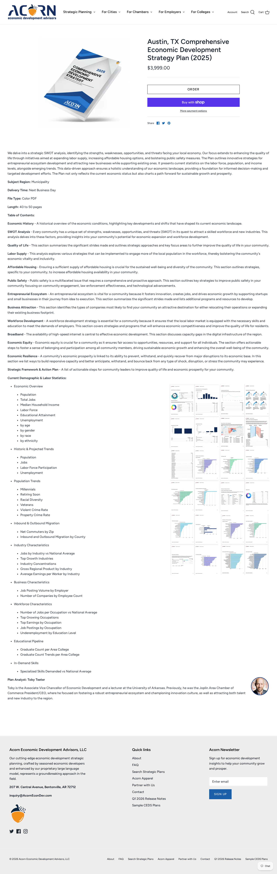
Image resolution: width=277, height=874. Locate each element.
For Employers (170, 12)
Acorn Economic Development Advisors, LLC (44, 858)
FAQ (135, 765)
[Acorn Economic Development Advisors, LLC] (32, 12)
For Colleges (200, 12)
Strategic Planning (77, 12)
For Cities (109, 12)
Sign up (220, 794)
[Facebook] (18, 831)
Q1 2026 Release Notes (149, 799)
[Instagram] (25, 831)
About (136, 758)
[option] (83, 82)
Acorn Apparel (142, 778)
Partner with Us (143, 785)
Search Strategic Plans (148, 772)
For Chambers (137, 12)
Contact (138, 792)
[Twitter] (11, 831)
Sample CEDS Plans (146, 805)
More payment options (193, 110)
